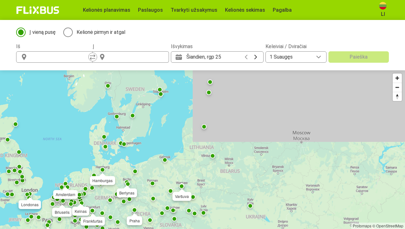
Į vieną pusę (42, 32)
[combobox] (60, 57)
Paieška (359, 57)
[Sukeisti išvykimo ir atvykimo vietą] (92, 57)
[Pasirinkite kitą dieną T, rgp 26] (255, 57)
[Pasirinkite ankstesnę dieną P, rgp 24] (246, 57)
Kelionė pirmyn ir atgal (101, 32)
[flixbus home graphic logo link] (38, 10)
